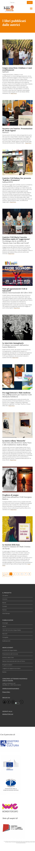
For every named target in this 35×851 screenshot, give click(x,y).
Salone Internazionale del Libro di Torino (13, 661)
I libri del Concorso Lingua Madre (11, 630)
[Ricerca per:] (18, 2)
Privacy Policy (6, 692)
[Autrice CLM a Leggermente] (17, 221)
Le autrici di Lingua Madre (9, 650)
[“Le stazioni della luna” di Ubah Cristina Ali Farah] (17, 529)
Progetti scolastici (7, 665)
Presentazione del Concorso (10, 654)
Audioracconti (6, 641)
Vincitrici (4, 599)
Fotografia (5, 637)
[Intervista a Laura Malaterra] (17, 327)
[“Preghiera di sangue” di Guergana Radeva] (17, 479)
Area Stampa (6, 613)
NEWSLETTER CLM (7, 714)
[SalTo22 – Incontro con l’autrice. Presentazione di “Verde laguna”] (17, 113)
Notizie (4, 672)
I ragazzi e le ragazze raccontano (11, 668)
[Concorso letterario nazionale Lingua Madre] (8, 11)
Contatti (4, 606)
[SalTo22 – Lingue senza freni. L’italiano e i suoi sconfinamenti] (17, 52)
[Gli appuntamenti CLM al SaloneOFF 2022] (17, 273)
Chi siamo (5, 595)
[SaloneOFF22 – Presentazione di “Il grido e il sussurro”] (17, 162)
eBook (4, 626)
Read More (14, 93)
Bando (4, 602)
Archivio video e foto (8, 657)
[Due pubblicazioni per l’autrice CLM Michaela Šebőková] (17, 377)
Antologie (5, 623)
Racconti (4, 633)
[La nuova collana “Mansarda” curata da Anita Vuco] (17, 425)
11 (11, 575)
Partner (4, 610)
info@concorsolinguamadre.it (10, 688)
